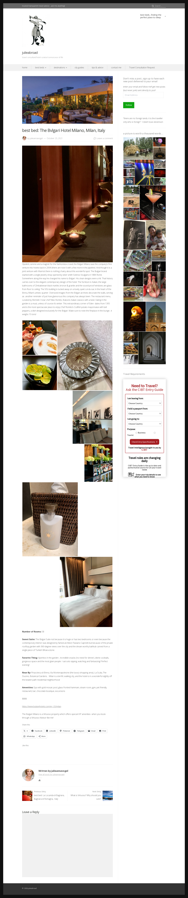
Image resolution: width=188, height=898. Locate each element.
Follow (129, 105)
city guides (79, 67)
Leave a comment (105, 138)
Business (142, 432)
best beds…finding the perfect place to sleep (150, 16)
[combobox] (144, 403)
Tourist (130, 435)
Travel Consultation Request (142, 67)
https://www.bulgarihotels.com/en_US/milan (41, 706)
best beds (39, 67)
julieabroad (30, 52)
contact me (116, 67)
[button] (39, 337)
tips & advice (97, 67)
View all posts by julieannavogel (51, 774)
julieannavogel (36, 138)
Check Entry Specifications (143, 442)
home (24, 67)
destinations (59, 67)
